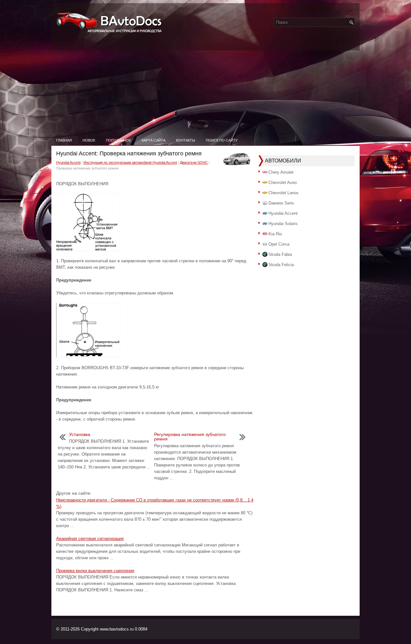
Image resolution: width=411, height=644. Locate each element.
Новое (89, 140)
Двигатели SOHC (194, 162)
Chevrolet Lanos (283, 192)
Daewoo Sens (281, 203)
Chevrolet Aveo (282, 182)
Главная (64, 140)
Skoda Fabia (280, 254)
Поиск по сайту (222, 140)
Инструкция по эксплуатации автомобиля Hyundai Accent (130, 162)
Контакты (185, 140)
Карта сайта (153, 140)
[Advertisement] (205, 87)
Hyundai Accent (68, 162)
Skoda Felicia (281, 264)
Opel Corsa (278, 244)
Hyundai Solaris (283, 223)
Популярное (118, 140)
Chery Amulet (280, 172)
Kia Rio (275, 233)
